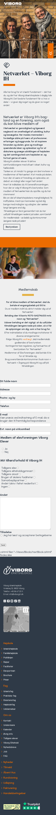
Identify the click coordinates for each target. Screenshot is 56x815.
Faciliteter (8, 666)
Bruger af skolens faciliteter (17, 477)
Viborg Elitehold (11, 742)
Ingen (4, 486)
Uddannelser (9, 709)
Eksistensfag (9, 700)
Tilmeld (7, 767)
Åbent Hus (9, 772)
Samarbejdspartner (12, 480)
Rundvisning (10, 777)
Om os (7, 715)
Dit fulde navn (8, 381)
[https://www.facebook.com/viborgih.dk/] (8, 601)
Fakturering (10, 788)
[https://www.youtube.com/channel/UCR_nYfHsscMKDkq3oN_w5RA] (12, 601)
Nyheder (8, 762)
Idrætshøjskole (10, 648)
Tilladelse (5, 532)
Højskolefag (9, 704)
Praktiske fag (9, 695)
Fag (5, 685)
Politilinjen (8, 657)
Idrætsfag (8, 691)
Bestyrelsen (12, 227)
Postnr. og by (7, 397)
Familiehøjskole (10, 653)
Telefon (4, 406)
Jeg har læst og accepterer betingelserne (27, 535)
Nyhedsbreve (9, 747)
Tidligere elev (8, 467)
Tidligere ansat (9, 474)
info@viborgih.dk (16, 594)
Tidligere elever (10, 738)
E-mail (4, 414)
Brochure (7, 675)
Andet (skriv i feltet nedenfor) (18, 483)
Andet (4, 494)
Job (5, 751)
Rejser (6, 662)
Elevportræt (9, 671)
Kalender (7, 729)
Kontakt (7, 720)
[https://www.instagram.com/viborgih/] (4, 601)
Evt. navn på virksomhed (15, 429)
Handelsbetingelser (14, 793)
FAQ (5, 756)
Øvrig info (8, 734)
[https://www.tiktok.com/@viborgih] (15, 601)
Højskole (8, 643)
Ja (6, 448)
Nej (6, 451)
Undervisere (9, 725)
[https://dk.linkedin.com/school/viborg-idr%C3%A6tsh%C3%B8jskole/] (19, 601)
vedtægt (27, 339)
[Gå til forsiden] (13, 4)
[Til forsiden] (17, 570)
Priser (6, 679)
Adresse (5, 389)
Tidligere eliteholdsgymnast (17, 471)
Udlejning (8, 782)
